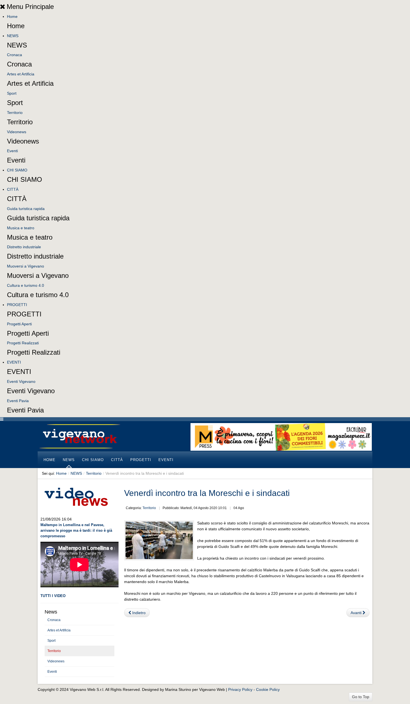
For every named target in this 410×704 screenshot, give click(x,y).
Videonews (16, 132)
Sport (11, 93)
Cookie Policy (268, 689)
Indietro (138, 612)
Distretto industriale (24, 247)
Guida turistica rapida (26, 208)
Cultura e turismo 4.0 (25, 285)
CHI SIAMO (17, 170)
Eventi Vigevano (21, 381)
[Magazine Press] (281, 436)
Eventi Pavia (18, 400)
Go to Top (360, 697)
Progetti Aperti (19, 324)
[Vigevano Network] (79, 436)
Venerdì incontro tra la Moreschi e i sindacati (207, 493)
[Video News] (75, 496)
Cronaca (14, 54)
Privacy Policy (240, 689)
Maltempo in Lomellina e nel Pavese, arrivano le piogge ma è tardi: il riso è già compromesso (76, 530)
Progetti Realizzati (23, 343)
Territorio (15, 112)
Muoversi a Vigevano (25, 266)
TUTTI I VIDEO (53, 596)
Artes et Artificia (20, 74)
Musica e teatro (20, 228)
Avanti (357, 612)
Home (12, 16)
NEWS (12, 36)
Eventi (12, 151)
